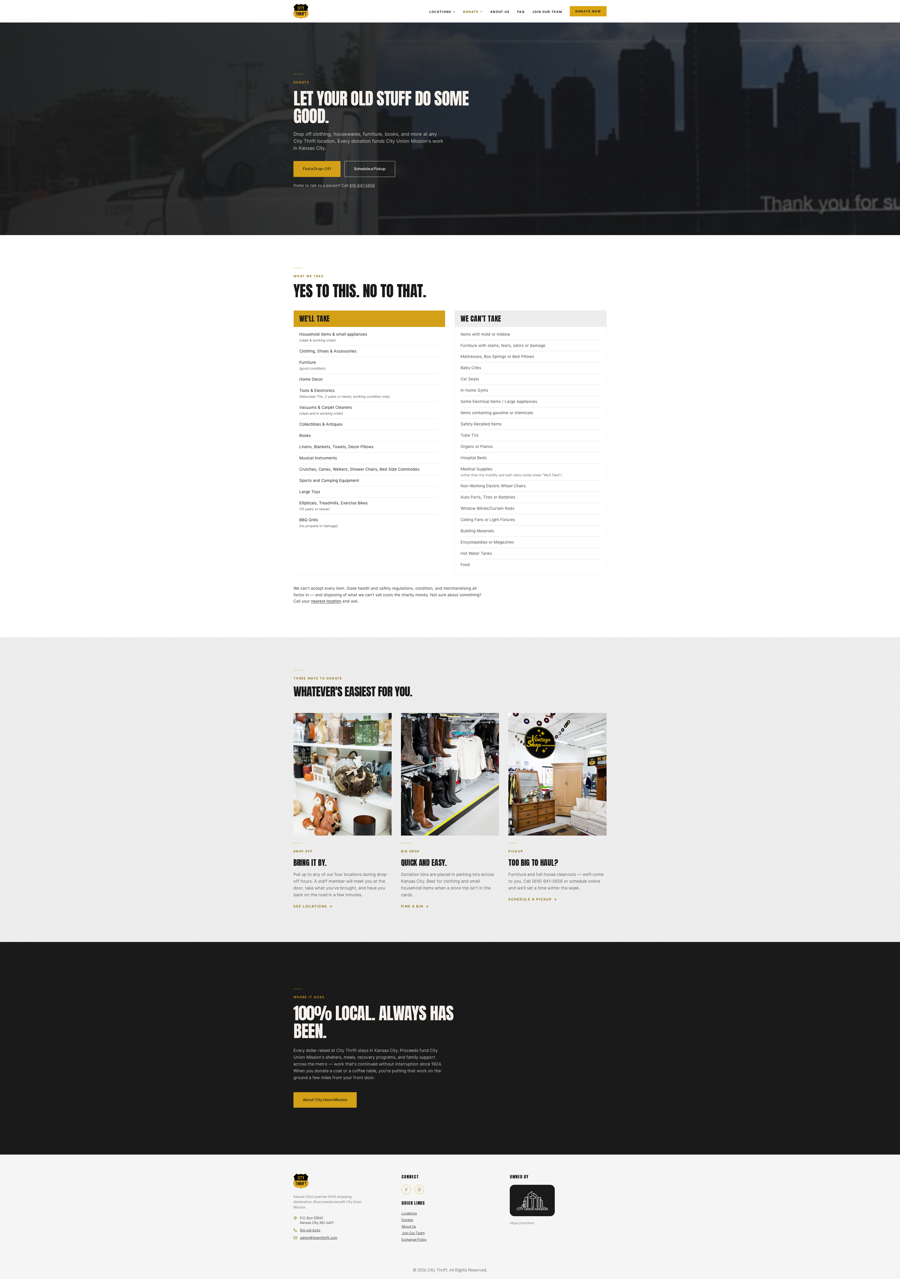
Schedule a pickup (532, 899)
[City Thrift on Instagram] (419, 1189)
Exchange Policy (414, 1239)
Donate (471, 12)
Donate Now (588, 11)
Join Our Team (547, 12)
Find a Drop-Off (317, 168)
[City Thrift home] (300, 11)
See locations (313, 906)
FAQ (521, 12)
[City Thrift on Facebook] (406, 1189)
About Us (500, 12)
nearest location (326, 601)
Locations (440, 12)
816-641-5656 (362, 185)
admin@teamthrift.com (318, 1238)
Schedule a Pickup (370, 168)
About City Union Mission (325, 1099)
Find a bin (415, 906)
